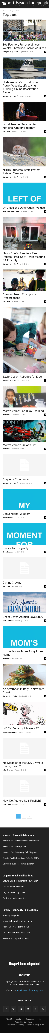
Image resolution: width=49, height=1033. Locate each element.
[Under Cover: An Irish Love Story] (24, 602)
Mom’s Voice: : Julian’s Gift (19, 445)
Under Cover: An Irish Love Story (23, 617)
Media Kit (19, 1019)
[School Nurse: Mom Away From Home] (24, 637)
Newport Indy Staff (10, 52)
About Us (9, 1019)
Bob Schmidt (8, 517)
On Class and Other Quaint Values (24, 207)
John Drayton (8, 770)
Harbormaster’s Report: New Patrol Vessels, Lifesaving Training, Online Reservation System (20, 87)
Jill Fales (6, 415)
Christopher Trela (10, 696)
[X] (43, 1009)
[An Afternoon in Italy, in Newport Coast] (24, 675)
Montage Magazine (11, 915)
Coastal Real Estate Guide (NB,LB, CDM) (21, 858)
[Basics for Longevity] (24, 534)
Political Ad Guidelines (23, 1022)
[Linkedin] (21, 1009)
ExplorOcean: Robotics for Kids (22, 376)
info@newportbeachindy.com (30, 990)
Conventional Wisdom (16, 513)
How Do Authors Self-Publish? (22, 800)
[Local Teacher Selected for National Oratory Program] (24, 111)
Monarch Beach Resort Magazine (17, 921)
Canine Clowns (12, 582)
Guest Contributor (10, 732)
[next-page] (29, 816)
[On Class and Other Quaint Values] (24, 193)
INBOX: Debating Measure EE (21, 728)
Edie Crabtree (8, 620)
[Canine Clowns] (24, 568)
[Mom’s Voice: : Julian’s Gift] (24, 431)
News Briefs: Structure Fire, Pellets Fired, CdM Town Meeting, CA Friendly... (24, 257)
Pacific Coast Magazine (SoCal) (16, 926)
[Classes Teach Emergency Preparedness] (24, 280)
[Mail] (28, 1009)
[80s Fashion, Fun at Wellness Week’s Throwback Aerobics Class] (24, 30)
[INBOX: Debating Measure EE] (24, 713)
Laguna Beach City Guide (14, 892)
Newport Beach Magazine (14, 846)
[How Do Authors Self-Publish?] (24, 786)
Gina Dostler (8, 552)
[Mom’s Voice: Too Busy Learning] (24, 396)
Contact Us (30, 1019)
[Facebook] (6, 1009)
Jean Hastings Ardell (11, 211)
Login (39, 1019)
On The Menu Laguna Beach (15, 898)
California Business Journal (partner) (18, 863)
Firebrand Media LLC (30, 984)
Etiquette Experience (16, 479)
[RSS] (35, 1009)
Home (5, 10)
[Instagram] (13, 1009)
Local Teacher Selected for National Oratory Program (20, 126)
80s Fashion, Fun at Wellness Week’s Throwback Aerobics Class (24, 46)
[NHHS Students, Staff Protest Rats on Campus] (24, 151)
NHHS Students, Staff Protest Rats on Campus (21, 171)
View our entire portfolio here (16, 938)
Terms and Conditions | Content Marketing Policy (25, 1025)
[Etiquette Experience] (24, 465)
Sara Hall (6, 131)
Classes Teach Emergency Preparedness (19, 296)
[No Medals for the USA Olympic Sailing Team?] (24, 748)
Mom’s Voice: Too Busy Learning (23, 411)
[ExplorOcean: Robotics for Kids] (24, 340)
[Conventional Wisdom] (24, 499)
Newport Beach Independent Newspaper (21, 840)
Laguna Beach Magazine (13, 886)
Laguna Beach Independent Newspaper (20, 880)
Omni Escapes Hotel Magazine (16, 932)
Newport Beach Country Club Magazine (20, 852)
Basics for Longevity (16, 548)
